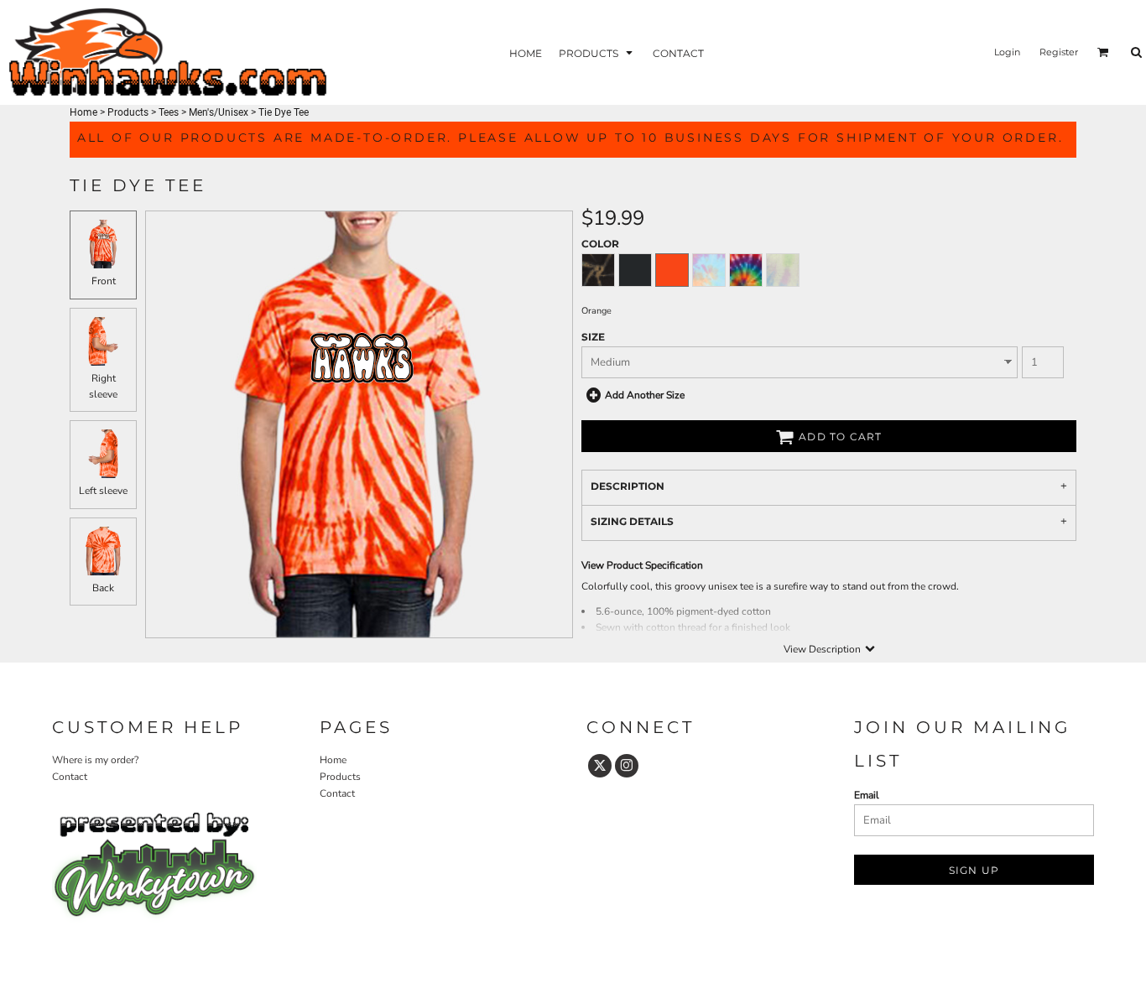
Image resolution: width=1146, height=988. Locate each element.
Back (103, 588)
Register (1058, 52)
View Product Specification (642, 565)
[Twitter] (600, 765)
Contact (69, 776)
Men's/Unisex (218, 112)
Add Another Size (645, 395)
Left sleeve (103, 490)
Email (866, 795)
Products (127, 112)
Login (1007, 52)
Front (103, 281)
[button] (597, 52)
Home (83, 112)
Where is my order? (95, 760)
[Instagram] (626, 765)
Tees (169, 112)
